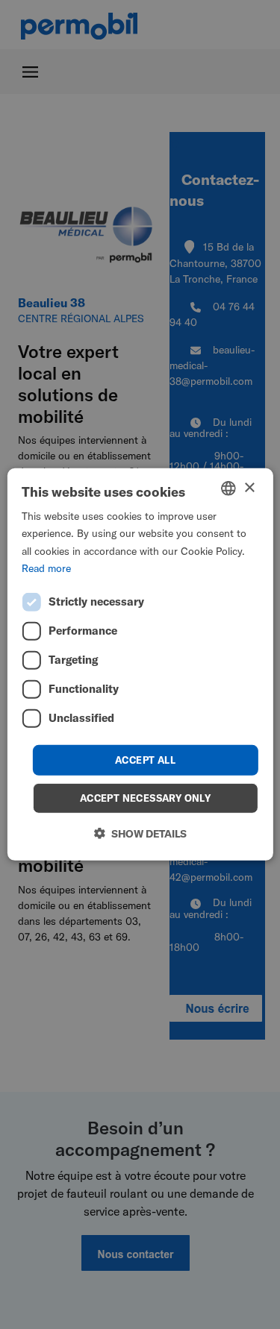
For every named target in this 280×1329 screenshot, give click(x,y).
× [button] (249, 487)
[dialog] (140, 664)
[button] (140, 833)
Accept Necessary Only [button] (145, 798)
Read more (46, 567)
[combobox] (228, 488)
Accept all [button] (145, 760)
